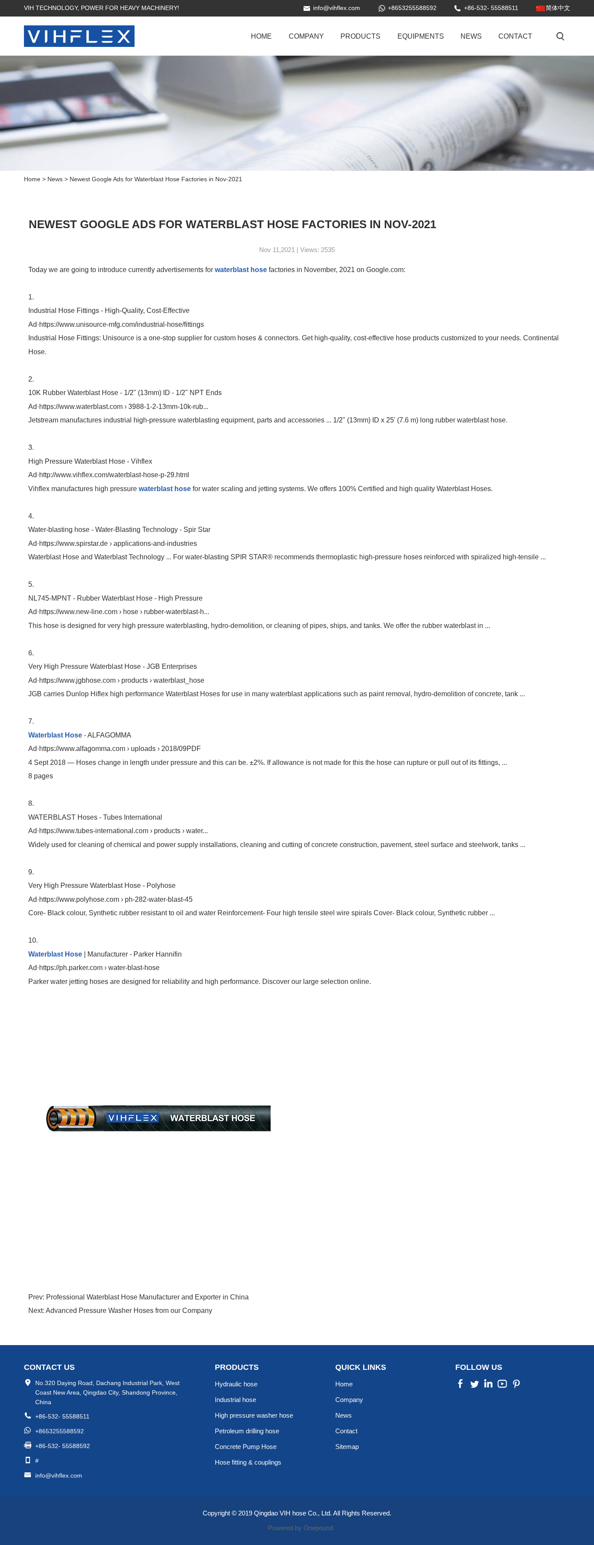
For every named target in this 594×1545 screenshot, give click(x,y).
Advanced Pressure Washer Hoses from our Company (128, 1310)
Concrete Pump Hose (246, 1446)
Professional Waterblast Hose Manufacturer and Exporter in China (146, 1297)
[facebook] (460, 1387)
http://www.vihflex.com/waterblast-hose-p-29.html (114, 474)
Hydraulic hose (236, 1384)
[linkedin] (488, 1387)
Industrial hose (235, 1399)
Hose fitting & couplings (248, 1462)
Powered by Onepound (300, 1528)
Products (360, 36)
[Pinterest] (502, 1387)
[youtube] (516, 1387)
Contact (515, 36)
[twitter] (474, 1387)
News (471, 36)
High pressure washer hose (254, 1415)
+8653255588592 (412, 8)
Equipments (420, 36)
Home (261, 36)
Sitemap (347, 1446)
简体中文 (558, 8)
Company (306, 36)
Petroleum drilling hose (247, 1431)
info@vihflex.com (336, 8)
